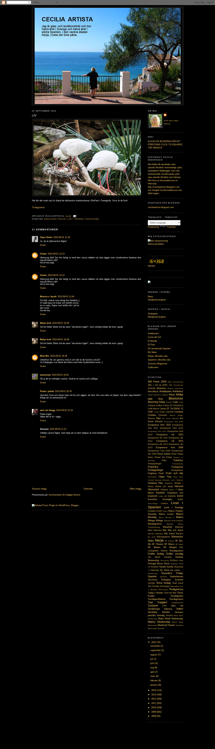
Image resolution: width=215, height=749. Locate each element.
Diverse (151, 418)
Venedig (161, 615)
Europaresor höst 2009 (159, 451)
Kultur (180, 499)
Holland (164, 490)
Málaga (159, 520)
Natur (151, 540)
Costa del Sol (154, 337)
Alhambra (161, 388)
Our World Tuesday (160, 557)
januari (153, 685)
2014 (154, 690)
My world (152, 537)
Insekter (160, 492)
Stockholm (152, 580)
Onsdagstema (176, 550)
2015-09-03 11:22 (58, 429)
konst (180, 495)
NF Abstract (169, 541)
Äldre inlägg (135, 488)
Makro (179, 517)
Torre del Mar (170, 593)
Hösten (172, 490)
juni (152, 663)
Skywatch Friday (172, 573)
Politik (181, 560)
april (152, 672)
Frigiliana (152, 473)
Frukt (161, 473)
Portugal (152, 563)
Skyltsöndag (152, 573)
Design (180, 415)
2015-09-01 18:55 (60, 375)
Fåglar (62, 219)
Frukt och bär (174, 473)
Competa (178, 411)
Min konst (169, 533)
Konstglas (167, 499)
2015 (154, 642)
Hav (160, 482)
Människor (177, 536)
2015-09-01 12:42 (61, 237)
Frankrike (153, 466)
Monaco (179, 534)
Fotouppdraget (154, 464)
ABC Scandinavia (176, 385)
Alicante (170, 388)
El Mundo (152, 341)
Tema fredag (163, 582)
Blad (160, 399)
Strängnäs (153, 313)
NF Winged (170, 547)
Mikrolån (151, 534)
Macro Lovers (166, 514)
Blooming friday (156, 401)
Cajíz (181, 402)
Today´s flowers (155, 592)
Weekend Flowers (166, 625)
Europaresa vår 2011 (158, 438)
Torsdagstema (176, 599)
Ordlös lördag (156, 553)
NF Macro (169, 544)
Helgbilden (169, 483)
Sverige (151, 583)
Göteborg (152, 483)
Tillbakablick (174, 586)
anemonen (45, 375)
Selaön (162, 566)
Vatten (179, 608)
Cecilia (156, 412)
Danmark (163, 415)
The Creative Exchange (158, 586)
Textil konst (177, 583)
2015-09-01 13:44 (65, 296)
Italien (161, 496)
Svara (43, 245)
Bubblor (169, 402)
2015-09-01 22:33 (64, 410)
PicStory (174, 560)
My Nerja (152, 352)
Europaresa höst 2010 (159, 425)
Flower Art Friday (163, 457)
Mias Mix (44, 356)
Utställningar (154, 609)
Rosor (167, 563)
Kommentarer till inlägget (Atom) (64, 495)
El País (151, 344)
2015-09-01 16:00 (60, 323)
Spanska (163, 577)
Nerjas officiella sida (157, 356)
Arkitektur (178, 391)
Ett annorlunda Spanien (159, 348)
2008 (154, 716)
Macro (165, 511)
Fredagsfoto (177, 467)
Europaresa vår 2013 (169, 441)
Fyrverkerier (152, 477)
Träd (150, 602)
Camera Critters (155, 405)
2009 (154, 712)
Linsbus (164, 503)
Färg (169, 476)
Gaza (175, 477)
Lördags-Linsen (155, 511)
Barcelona (157, 395)
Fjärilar (167, 454)
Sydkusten (153, 367)
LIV (34, 115)
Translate (171, 227)
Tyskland (153, 605)
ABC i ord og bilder (158, 385)
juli (152, 659)
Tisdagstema (92, 219)
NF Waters (154, 547)
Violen (43, 253)
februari (154, 680)
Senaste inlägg (39, 488)
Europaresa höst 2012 (171, 428)
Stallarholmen (176, 576)
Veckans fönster (159, 612)
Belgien (165, 395)
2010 (154, 707)
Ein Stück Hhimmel (170, 418)
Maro (150, 530)
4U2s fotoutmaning (175, 382)
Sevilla (170, 566)
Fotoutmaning (177, 464)
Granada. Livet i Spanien (172, 480)
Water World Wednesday (170, 618)
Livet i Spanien (75, 219)
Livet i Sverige (173, 507)
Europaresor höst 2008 (169, 447)
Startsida (88, 488)
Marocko (158, 530)
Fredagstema (177, 470)
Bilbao (172, 394)
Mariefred (167, 527)
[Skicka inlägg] (74, 216)
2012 (154, 699)
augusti (154, 654)
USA (164, 606)
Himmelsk (153, 489)
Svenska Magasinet (157, 363)
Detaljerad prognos (157, 299)
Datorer (172, 415)
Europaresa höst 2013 (157, 431)
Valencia (168, 609)
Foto (164, 460)
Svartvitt (179, 579)
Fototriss (178, 460)
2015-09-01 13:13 (56, 253)
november (155, 646)
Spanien (152, 576)
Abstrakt (151, 388)
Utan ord (177, 605)
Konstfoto (152, 499)
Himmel (179, 486)
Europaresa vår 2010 (169, 434)
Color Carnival (167, 412)
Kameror (172, 496)
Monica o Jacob (48, 296)
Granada (158, 480)
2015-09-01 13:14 (56, 275)
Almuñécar (153, 391)
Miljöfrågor (159, 534)
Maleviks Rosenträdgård (173, 521)
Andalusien (50, 219)
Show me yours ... (173, 570)
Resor (160, 563)
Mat (164, 530)
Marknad (179, 527)
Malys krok (45, 323)
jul (166, 496)
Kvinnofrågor (153, 503)
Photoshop (164, 560)
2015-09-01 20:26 (63, 391)
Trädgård (162, 602)
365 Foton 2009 (157, 381)
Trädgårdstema (177, 603)
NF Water (179, 544)
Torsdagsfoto (176, 596)
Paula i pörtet (47, 391)
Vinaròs (169, 615)
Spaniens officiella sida (159, 359)
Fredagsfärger (155, 470)
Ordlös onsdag (174, 553)
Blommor (176, 398)
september (155, 650)
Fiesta (160, 454)
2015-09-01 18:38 (58, 356)
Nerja (150, 296)
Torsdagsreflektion (157, 599)
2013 (154, 694)
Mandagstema (155, 524)
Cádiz (175, 402)
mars (153, 676)
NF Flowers (157, 544)
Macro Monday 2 (166, 517)
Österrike (161, 628)
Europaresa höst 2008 (173, 422)
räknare (151, 266)
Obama (164, 551)
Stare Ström (46, 237)
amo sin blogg (47, 410)
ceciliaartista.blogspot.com (161, 207)
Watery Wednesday (159, 621)
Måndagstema (163, 537)
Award (150, 395)
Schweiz (155, 567)
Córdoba (152, 415)
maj (152, 667)
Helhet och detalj (164, 486)
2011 (154, 703)
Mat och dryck (175, 530)
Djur (158, 418)
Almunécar (179, 388)
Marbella (170, 524)
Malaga (151, 520)
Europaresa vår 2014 (158, 444)
